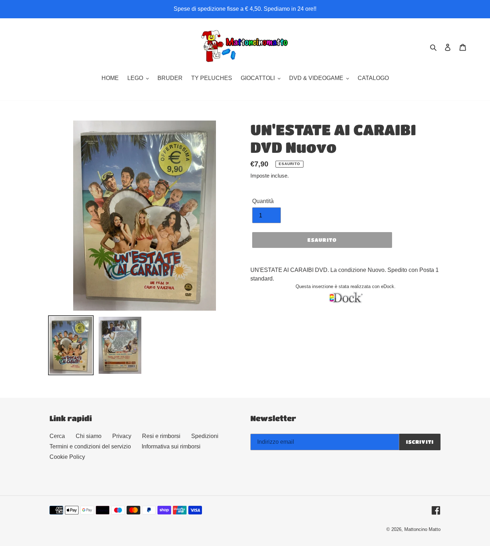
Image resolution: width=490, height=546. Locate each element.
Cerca (57, 436)
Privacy (121, 436)
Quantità (263, 201)
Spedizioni (204, 436)
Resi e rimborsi (161, 436)
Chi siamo (89, 436)
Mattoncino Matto (422, 529)
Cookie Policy (67, 457)
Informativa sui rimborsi (171, 446)
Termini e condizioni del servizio (90, 446)
